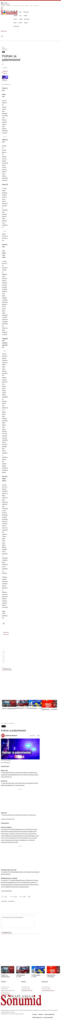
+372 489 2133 (5, 992)
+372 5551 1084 (25, 988)
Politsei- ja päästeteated (9, 708)
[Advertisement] (30, 689)
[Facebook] (1, 9)
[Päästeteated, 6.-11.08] (22, 703)
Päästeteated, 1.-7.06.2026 (49, 709)
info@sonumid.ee (5, 994)
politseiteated (6, 634)
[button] (20, 7)
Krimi (3, 47)
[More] (3, 623)
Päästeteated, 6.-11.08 (22, 708)
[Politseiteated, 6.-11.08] (35, 703)
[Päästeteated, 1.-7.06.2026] (49, 704)
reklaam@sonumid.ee (26, 990)
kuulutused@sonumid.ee (48, 990)
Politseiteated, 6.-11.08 (35, 708)
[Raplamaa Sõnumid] (2, 72)
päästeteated (6, 632)
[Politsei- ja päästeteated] (9, 703)
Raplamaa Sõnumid (5, 72)
